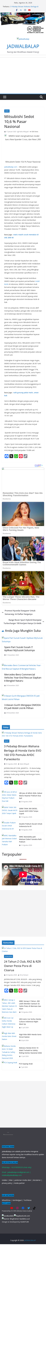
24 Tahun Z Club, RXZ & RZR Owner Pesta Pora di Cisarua (22, 965)
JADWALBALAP (23, 46)
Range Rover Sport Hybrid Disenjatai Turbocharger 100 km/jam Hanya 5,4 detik (22, 622)
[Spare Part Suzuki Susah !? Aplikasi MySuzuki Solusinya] (23, 638)
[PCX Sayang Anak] (9, 1065)
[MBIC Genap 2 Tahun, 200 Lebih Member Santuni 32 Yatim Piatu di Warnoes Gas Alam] (9, 1006)
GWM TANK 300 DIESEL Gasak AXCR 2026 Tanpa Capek (28, 811)
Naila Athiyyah (24, 132)
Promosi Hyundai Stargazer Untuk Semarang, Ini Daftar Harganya (20, 612)
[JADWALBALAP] (23, 14)
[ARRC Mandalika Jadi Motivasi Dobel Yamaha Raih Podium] (9, 841)
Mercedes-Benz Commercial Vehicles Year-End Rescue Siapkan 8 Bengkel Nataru (22, 677)
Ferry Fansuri (24, 975)
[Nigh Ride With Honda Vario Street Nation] (9, 1037)
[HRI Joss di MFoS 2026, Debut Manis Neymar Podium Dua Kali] (9, 797)
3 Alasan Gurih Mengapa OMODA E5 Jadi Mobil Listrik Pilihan (22, 706)
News (7, 111)
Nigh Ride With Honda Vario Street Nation (30, 1035)
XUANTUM (24, 1222)
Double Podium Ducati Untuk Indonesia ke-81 (30, 825)
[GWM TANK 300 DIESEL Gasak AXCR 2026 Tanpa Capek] (9, 813)
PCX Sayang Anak (26, 1064)
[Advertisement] (23, 913)
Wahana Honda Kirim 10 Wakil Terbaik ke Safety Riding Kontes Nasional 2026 (30, 1050)
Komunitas (8, 956)
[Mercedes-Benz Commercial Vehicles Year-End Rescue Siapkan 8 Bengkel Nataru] (23, 665)
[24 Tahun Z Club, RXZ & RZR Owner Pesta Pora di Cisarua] (23, 950)
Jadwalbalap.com (10, 167)
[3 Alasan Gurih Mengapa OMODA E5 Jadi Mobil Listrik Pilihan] (23, 695)
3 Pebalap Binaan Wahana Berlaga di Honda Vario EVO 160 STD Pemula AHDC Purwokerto (22, 752)
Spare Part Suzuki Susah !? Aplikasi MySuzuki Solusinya (19, 649)
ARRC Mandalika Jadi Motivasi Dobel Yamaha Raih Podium (30, 839)
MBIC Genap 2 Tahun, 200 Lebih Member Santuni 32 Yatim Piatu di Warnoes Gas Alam (30, 1005)
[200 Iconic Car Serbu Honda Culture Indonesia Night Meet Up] (9, 1023)
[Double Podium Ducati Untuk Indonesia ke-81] (9, 827)
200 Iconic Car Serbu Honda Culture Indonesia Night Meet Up (30, 1021)
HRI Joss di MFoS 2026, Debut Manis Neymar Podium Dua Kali (30, 795)
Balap (6, 741)
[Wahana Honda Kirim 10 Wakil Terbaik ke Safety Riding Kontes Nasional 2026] (9, 1052)
